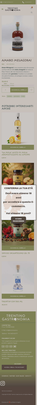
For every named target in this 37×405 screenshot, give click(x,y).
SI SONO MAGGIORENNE (18, 220)
